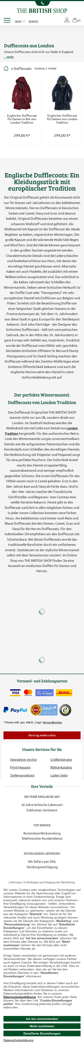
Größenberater (61, 759)
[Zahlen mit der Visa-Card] (15, 692)
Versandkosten (52, 722)
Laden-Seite (59, 775)
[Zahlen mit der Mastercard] (28, 692)
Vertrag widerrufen (42, 735)
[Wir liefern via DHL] (64, 692)
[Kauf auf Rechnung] (45, 692)
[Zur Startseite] (6, 68)
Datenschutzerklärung (19, 997)
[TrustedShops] (65, 710)
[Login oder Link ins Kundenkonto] (67, 20)
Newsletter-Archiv (23, 759)
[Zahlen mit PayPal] (16, 710)
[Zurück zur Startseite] (42, 10)
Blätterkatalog (61, 767)
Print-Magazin (20, 767)
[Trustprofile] (44, 709)
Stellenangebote (22, 775)
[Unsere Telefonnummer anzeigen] (42, 3)
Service (33, 21)
